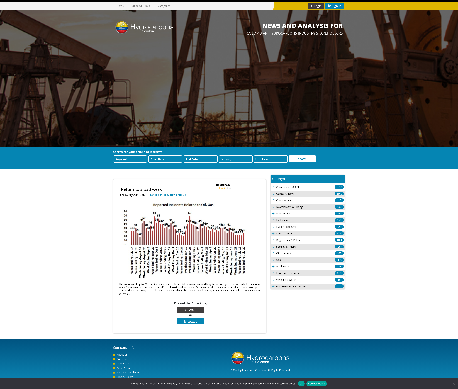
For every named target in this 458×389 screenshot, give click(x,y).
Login (317, 6)
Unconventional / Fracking (308, 286)
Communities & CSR (309, 187)
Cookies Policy (316, 383)
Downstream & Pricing (308, 207)
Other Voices (308, 253)
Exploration (308, 220)
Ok (301, 383)
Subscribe (122, 359)
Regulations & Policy (309, 240)
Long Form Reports (308, 273)
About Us (122, 354)
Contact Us (123, 363)
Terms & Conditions (128, 372)
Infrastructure (308, 233)
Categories (164, 6)
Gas (309, 260)
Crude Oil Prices (141, 6)
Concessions (308, 200)
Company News (309, 193)
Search (302, 159)
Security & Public (309, 246)
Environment (308, 213)
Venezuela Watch (308, 279)
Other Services (125, 368)
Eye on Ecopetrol (309, 226)
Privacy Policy (125, 377)
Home (120, 6)
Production (308, 266)
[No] (453, 383)
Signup (336, 6)
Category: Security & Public (168, 195)
